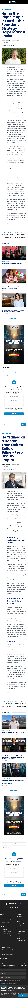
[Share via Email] (14, 45)
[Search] (26, 2)
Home (1, 912)
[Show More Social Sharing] (16, 45)
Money (2, 926)
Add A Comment (14, 318)
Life (16, 929)
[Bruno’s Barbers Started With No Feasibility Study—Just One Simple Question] (14, 300)
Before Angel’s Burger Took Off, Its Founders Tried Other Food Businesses (14, 287)
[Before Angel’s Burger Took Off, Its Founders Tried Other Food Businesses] (14, 276)
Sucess (2, 914)
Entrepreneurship (6, 9)
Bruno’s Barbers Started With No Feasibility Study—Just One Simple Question (14, 310)
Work (16, 912)
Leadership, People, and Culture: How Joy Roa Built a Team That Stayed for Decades (13, 733)
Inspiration (3, 945)
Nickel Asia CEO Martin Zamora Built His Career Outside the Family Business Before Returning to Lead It (13, 782)
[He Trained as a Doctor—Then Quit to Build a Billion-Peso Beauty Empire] (14, 480)
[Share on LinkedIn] (12, 45)
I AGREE (22, 995)
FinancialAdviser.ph (6, 40)
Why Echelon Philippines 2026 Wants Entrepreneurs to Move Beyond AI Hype (12, 264)
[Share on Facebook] (7, 45)
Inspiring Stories (6, 433)
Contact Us (3, 958)
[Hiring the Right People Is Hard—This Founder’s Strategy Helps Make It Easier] (14, 56)
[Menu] (2, 2)
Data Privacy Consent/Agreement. (13, 995)
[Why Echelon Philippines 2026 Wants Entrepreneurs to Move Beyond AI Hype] (14, 253)
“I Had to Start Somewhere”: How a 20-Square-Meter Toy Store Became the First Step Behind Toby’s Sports (13, 757)
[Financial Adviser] (14, 2)
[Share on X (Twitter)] (9, 45)
